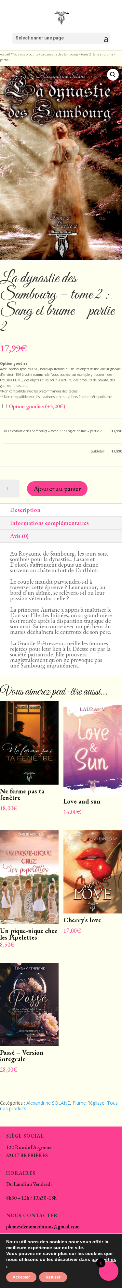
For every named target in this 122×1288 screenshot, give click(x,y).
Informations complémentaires (49, 523)
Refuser (53, 1277)
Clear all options (15, 451)
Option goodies (36, 406)
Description (25, 510)
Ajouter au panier (57, 488)
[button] (113, 75)
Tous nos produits (25, 54)
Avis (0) (19, 536)
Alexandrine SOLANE (48, 1103)
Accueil (5, 54)
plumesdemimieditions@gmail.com (43, 1226)
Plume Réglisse (88, 1103)
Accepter (21, 1277)
